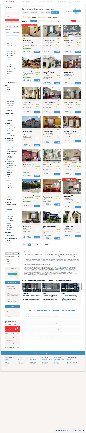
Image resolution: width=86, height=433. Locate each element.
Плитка (73, 21)
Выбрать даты (55, 12)
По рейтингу (57, 363)
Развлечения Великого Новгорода (10, 293)
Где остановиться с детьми (60, 360)
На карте (69, 363)
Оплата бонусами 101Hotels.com (10, 110)
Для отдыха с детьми (47, 359)
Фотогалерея (8, 316)
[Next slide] (80, 291)
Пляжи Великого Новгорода (11, 301)
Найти (12, 20)
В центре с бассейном (72, 360)
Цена (59, 21)
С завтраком (55, 17)
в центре (58, 268)
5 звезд (7, 359)
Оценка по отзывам (41, 21)
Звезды (47, 21)
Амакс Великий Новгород (35, 260)
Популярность (33, 21)
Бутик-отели (32, 363)
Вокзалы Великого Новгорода (12, 295)
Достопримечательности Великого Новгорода (11, 285)
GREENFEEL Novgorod (56, 260)
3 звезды (7, 363)
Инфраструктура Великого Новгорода (11, 289)
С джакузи (44, 363)
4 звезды (7, 362)
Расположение (54, 21)
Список (79, 21)
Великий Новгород (9, 309)
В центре (34, 17)
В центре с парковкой (72, 362)
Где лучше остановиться (60, 359)
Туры (18, 362)
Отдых (7, 313)
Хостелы (49, 17)
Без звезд (7, 360)
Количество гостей (9, 14)
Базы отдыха (33, 362)
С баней (44, 360)
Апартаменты (33, 359)
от (27, 51)
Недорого (28, 17)
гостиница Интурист (46, 260)
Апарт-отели (32, 360)
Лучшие (56, 362)
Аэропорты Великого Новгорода (10, 298)
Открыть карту (12, 273)
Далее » (47, 244)
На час (19, 359)
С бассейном (45, 362)
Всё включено (20, 363)
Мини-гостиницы (41, 17)
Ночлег (19, 360)
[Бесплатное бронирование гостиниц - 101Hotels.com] (14, 2)
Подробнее (37, 51)
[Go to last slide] (22, 291)
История (7, 311)
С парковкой (70, 268)
